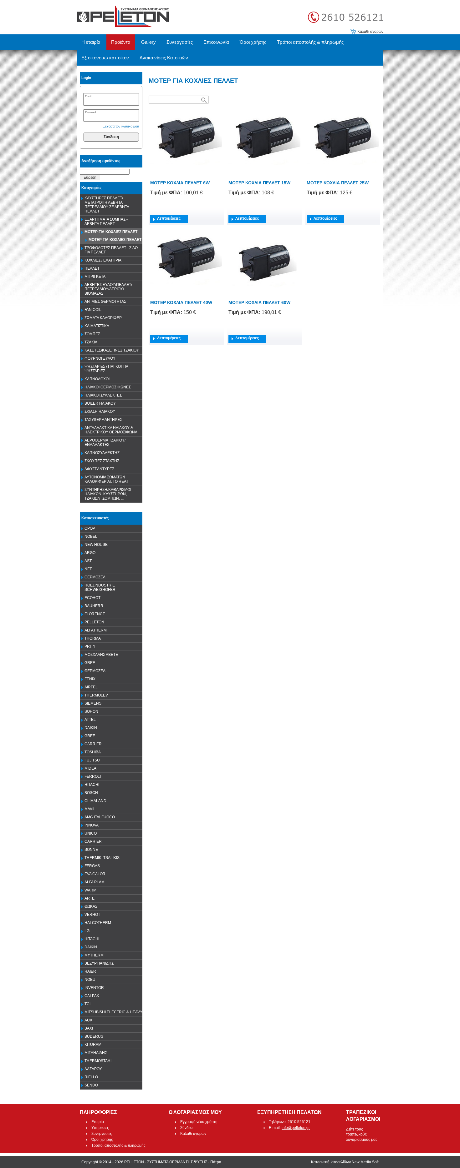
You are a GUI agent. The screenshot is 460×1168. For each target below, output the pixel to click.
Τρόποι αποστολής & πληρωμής (118, 1145)
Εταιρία (97, 1122)
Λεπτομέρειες (169, 218)
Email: (88, 96)
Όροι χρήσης (102, 1139)
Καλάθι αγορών (370, 31)
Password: (90, 112)
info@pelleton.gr (296, 1128)
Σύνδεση (111, 137)
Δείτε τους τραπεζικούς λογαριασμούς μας (361, 1134)
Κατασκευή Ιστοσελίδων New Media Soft (345, 1162)
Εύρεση (90, 177)
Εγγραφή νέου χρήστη (198, 1122)
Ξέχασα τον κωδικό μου (121, 126)
